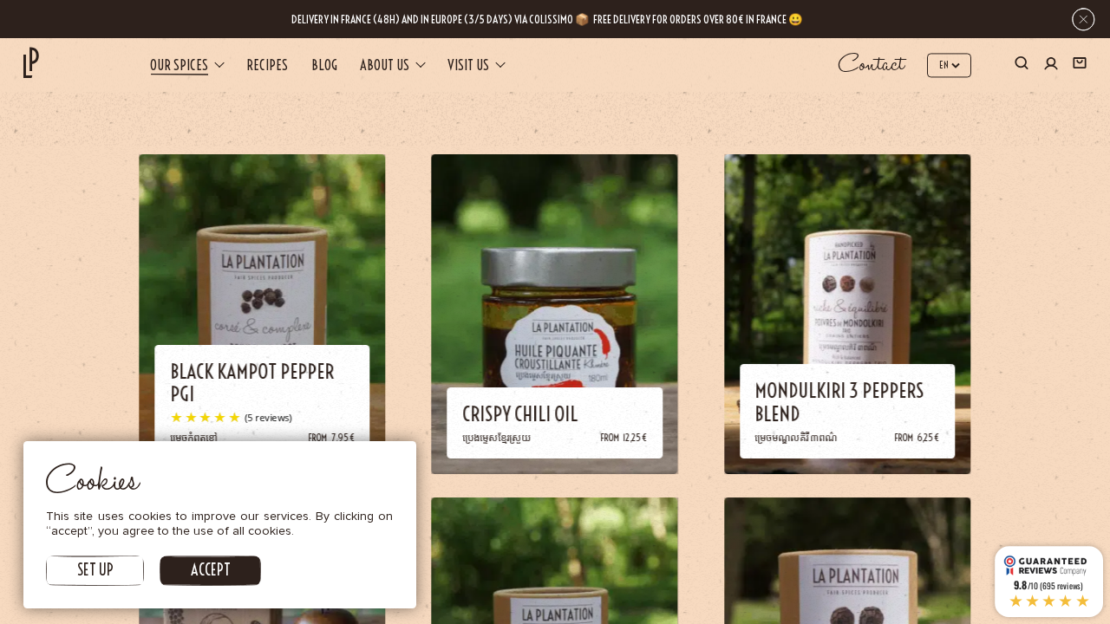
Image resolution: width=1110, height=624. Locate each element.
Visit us (468, 65)
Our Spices (179, 65)
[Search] (1021, 65)
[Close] (1083, 19)
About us (384, 65)
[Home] (31, 63)
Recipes (267, 65)
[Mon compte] (1051, 65)
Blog (324, 65)
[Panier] (1080, 66)
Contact (871, 65)
